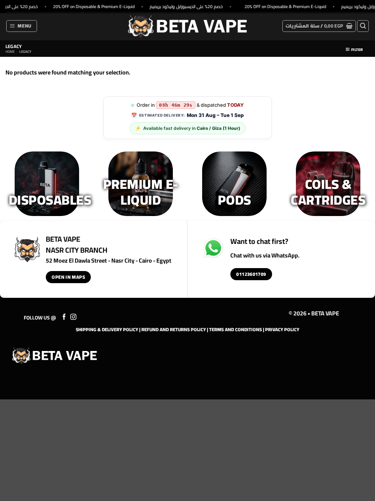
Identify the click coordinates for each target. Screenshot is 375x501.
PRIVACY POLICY (282, 329)
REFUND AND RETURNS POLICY (173, 329)
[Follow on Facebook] (64, 317)
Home (10, 51)
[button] (21, 26)
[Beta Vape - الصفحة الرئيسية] (54, 355)
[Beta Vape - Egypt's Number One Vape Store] (187, 26)
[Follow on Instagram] (73, 317)
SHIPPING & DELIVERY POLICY (107, 329)
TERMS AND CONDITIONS (235, 329)
